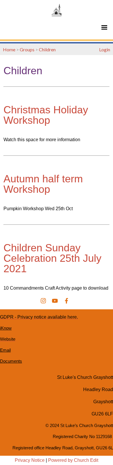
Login (104, 49)
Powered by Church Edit (73, 460)
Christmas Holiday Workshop (45, 115)
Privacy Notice (30, 460)
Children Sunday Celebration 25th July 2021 (52, 258)
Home (9, 49)
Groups (27, 49)
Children (47, 49)
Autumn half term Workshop (43, 184)
